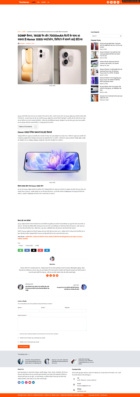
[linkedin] (33, 382)
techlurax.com (81, 391)
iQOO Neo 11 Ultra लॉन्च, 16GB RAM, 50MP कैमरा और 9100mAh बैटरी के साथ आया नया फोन (60, 361)
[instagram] (26, 382)
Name (20, 307)
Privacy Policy (56, 395)
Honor (21, 245)
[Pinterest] (40, 250)
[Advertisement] (70, 16)
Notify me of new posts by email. (29, 342)
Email (43, 307)
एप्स (48, 2)
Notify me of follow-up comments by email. (32, 338)
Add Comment (22, 315)
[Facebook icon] (47, 275)
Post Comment (23, 346)
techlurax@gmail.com (84, 385)
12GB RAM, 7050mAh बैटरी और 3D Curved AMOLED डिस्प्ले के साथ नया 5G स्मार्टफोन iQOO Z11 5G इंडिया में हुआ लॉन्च (33, 361)
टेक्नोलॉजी (43, 2)
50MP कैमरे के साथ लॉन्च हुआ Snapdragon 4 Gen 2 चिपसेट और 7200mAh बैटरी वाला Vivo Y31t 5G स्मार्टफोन (86, 362)
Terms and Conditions (67, 395)
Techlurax (24, 2)
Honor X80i (29, 245)
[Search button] (120, 35)
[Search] (121, 2)
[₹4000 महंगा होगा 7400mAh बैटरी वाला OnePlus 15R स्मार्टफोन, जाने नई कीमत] (94, 63)
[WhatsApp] (20, 250)
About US (30, 395)
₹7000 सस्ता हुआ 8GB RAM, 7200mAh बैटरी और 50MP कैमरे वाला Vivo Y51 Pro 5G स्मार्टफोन (111, 45)
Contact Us (47, 395)
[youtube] (29, 382)
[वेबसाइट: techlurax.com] (74, 390)
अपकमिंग (33, 2)
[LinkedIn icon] (50, 275)
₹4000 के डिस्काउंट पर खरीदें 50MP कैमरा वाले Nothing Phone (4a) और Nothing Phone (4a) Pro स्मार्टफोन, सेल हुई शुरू (111, 71)
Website (67, 307)
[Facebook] (108, 2)
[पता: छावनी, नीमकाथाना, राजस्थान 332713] (74, 379)
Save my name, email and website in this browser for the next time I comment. (39, 333)
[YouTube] (118, 2)
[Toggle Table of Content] (35, 126)
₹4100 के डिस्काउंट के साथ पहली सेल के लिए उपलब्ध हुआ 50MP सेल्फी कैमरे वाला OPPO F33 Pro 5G (110, 54)
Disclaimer (76, 395)
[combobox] (105, 36)
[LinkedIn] (47, 250)
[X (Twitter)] (111, 2)
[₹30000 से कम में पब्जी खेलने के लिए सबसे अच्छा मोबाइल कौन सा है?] (94, 98)
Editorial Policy (22, 395)
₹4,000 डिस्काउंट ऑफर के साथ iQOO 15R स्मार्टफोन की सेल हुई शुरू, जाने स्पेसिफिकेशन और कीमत (110, 88)
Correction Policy (38, 395)
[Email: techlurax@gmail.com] (74, 385)
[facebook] (19, 382)
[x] (22, 382)
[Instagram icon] (57, 275)
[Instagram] (115, 2)
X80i (37, 245)
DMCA (81, 395)
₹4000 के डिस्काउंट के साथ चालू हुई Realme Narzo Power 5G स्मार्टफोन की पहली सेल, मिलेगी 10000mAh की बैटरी (110, 79)
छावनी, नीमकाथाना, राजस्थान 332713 (86, 380)
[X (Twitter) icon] (54, 275)
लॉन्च (38, 2)
